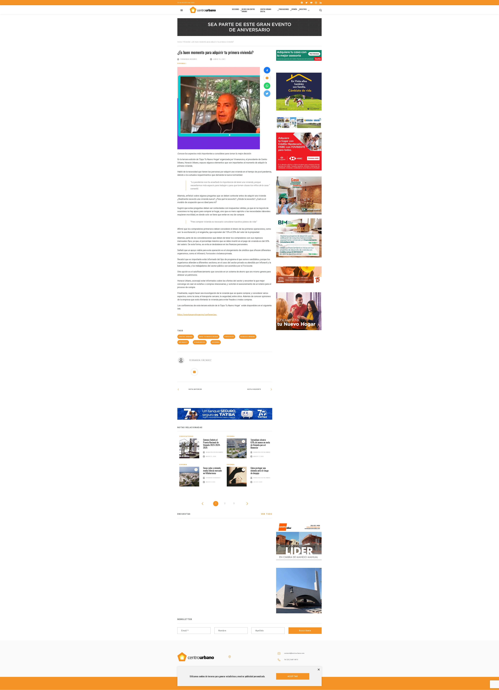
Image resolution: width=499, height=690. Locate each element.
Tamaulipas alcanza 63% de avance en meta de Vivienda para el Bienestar (260, 443)
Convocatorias (186, 436)
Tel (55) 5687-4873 (291, 659)
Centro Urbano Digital (265, 10)
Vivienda (186, 42)
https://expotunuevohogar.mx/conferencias (197, 314)
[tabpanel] (224, 463)
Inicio (179, 42)
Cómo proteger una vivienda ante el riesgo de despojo (259, 470)
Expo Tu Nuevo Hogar (208, 336)
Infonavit (183, 342)
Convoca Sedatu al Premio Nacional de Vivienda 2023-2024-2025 (212, 443)
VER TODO (266, 514)
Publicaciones (284, 9)
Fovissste (229, 336)
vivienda (215, 342)
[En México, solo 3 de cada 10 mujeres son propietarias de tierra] (248, 397)
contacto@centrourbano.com (294, 653)
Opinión (294, 9)
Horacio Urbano (247, 336)
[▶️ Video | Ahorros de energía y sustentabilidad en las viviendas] (201, 397)
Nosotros (303, 9)
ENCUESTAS (184, 514)
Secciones (235, 9)
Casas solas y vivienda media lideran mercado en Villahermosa (212, 470)
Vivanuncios (199, 342)
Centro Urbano (186, 336)
